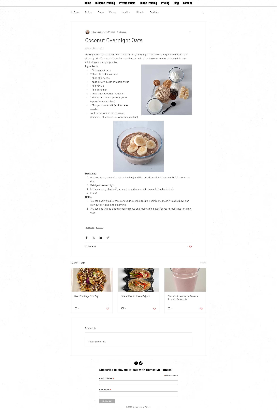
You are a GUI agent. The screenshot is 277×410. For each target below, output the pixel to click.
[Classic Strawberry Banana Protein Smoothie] (185, 280)
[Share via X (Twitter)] (93, 237)
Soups (101, 12)
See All (203, 262)
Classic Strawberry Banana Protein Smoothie (183, 298)
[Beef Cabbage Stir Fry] (92, 280)
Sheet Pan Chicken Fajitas (135, 296)
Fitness (112, 12)
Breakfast (154, 12)
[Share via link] (107, 237)
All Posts (75, 12)
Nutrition (126, 12)
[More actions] (190, 32)
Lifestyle (140, 12)
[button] (202, 12)
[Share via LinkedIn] (100, 237)
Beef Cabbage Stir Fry (86, 296)
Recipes (88, 12)
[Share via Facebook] (86, 237)
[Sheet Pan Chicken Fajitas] (138, 280)
